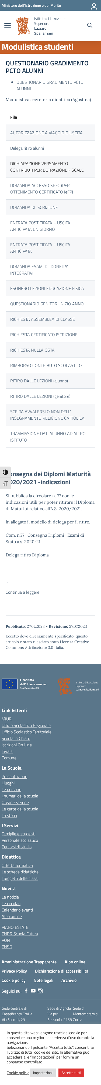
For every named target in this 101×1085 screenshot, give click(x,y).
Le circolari (11, 903)
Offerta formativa (17, 865)
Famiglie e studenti (18, 833)
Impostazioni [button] (43, 1072)
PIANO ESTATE (15, 927)
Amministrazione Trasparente (29, 962)
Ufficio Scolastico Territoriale (26, 732)
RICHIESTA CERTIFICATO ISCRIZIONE (44, 334)
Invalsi (7, 751)
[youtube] (33, 991)
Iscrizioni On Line (17, 745)
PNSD (7, 946)
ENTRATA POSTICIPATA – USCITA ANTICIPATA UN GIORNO (40, 225)
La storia (9, 815)
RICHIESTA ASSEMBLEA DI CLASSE (42, 319)
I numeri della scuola (20, 796)
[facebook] (26, 991)
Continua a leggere (22, 592)
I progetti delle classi (20, 878)
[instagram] (40, 991)
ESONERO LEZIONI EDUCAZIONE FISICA (47, 288)
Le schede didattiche (20, 872)
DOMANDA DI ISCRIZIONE (34, 207)
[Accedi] (94, 5)
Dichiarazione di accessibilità (61, 971)
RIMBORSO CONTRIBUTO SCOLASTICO (46, 365)
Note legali (43, 980)
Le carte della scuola (20, 809)
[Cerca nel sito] (90, 25)
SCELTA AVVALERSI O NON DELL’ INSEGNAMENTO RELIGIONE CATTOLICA (47, 414)
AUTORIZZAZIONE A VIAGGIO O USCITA (46, 132)
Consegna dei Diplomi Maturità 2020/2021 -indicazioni (48, 478)
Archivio (68, 980)
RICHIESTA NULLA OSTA (32, 350)
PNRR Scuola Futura (20, 933)
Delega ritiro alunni (27, 148)
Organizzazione (15, 802)
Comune (9, 758)
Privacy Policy (14, 971)
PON (6, 940)
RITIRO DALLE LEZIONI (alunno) (39, 381)
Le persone (11, 789)
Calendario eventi (17, 910)
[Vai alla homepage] (23, 26)
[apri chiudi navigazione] (7, 26)
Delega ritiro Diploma (27, 554)
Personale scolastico (20, 840)
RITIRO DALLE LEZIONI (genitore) (40, 396)
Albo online (12, 916)
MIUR (7, 719)
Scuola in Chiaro (16, 738)
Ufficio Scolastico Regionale (26, 725)
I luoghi (8, 783)
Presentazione (14, 776)
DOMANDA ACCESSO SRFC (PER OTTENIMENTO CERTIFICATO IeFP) (41, 188)
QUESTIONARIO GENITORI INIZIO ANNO (47, 304)
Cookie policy (14, 980)
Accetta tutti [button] (71, 1072)
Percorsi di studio (17, 846)
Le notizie (10, 897)
